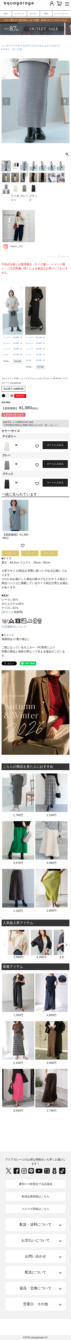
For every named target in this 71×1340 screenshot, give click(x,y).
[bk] (4, 395)
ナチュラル (49, 553)
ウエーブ (29, 553)
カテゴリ (33, 14)
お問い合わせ (35, 1256)
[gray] (12, 395)
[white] (8, 395)
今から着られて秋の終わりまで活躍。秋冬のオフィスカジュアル (35, 20)
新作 (6, 14)
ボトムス (44, 45)
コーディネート (61, 14)
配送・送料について (35, 1224)
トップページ (8, 45)
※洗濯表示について (14, 626)
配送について (35, 1272)
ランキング (19, 14)
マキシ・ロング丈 (12, 49)
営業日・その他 (35, 1304)
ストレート (10, 553)
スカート (56, 45)
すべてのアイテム (27, 45)
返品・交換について (35, 1288)
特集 (46, 14)
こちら (56, 425)
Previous (6, 101)
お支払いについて (35, 1240)
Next (65, 101)
